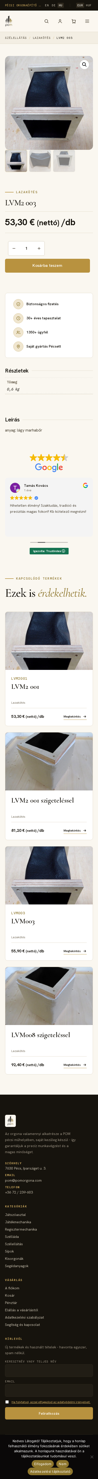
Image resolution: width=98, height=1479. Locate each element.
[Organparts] (8, 21)
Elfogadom (42, 1464)
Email (10, 1381)
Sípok (9, 1251)
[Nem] (91, 1456)
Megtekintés (72, 717)
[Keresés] (46, 21)
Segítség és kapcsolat (22, 1324)
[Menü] (87, 21)
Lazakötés (42, 38)
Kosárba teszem (47, 265)
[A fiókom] (60, 21)
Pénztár (11, 1302)
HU (61, 5)
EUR (80, 5)
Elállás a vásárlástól (21, 1310)
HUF (89, 5)
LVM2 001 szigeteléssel (42, 800)
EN (47, 5)
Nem (62, 1464)
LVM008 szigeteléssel (40, 1035)
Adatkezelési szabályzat (24, 1317)
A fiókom (12, 1288)
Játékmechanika (18, 1222)
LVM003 (23, 921)
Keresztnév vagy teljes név (31, 1361)
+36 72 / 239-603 (19, 1190)
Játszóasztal (15, 1214)
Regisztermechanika (21, 1229)
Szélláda (12, 1236)
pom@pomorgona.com (23, 1178)
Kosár (10, 1295)
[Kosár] (73, 21)
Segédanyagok (16, 1266)
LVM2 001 (25, 686)
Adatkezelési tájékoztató (50, 1471)
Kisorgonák (14, 1258)
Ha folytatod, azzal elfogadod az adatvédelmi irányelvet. (51, 1402)
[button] (84, 64)
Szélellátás (16, 38)
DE (54, 5)
